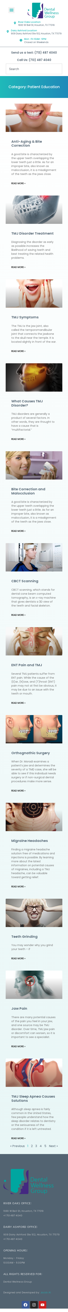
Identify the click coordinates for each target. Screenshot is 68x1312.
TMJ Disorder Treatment (32, 233)
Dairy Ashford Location (24, 30)
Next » (53, 1146)
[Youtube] (42, 1305)
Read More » (18, 183)
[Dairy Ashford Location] (7, 31)
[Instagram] (34, 1305)
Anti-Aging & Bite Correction (26, 143)
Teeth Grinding (24, 936)
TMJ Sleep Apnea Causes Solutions (33, 1098)
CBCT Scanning (24, 581)
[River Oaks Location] (15, 23)
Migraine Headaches (29, 840)
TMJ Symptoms (25, 317)
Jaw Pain (19, 1008)
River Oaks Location (29, 22)
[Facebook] (25, 1305)
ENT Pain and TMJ (26, 665)
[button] (11, 10)
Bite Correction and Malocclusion (28, 491)
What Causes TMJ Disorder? (27, 403)
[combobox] (34, 69)
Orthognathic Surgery (30, 753)
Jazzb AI (46, 1292)
